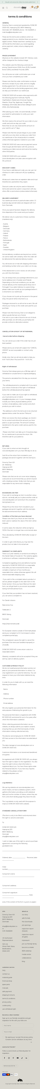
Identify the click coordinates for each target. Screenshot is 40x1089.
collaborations (26, 958)
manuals (5, 988)
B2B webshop (26, 951)
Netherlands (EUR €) (9, 1065)
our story (25, 915)
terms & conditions (8, 998)
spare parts (6, 984)
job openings (26, 925)
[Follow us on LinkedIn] (26, 1058)
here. (16, 635)
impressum (26, 940)
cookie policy (6, 1005)
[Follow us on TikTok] (22, 1058)
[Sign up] (31, 1042)
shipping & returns (8, 995)
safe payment (7, 991)
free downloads (27, 922)
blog (23, 961)
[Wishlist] (31, 8)
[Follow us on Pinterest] (13, 1058)
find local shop (7, 981)
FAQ (3, 970)
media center (26, 954)
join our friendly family (29, 944)
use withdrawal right (9, 1009)
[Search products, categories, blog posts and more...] (7, 8)
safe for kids (26, 918)
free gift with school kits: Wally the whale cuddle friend (20, 2)
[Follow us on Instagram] (9, 1058)
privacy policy (6, 1002)
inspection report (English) (27, 936)
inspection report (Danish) (27, 930)
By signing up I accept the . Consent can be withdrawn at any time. (19, 1038)
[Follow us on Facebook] (4, 1058)
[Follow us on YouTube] (17, 1058)
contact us (6, 974)
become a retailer (28, 947)
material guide (7, 977)
